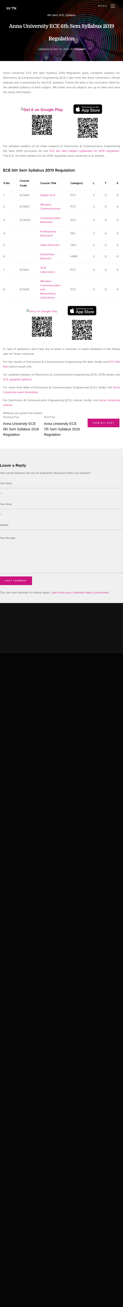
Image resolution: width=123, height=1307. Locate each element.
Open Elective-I (50, 245)
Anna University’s (98, 77)
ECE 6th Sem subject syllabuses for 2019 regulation (84, 151)
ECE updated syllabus (17, 379)
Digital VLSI (47, 195)
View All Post (103, 423)
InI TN (11, 8)
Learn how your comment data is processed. (80, 592)
